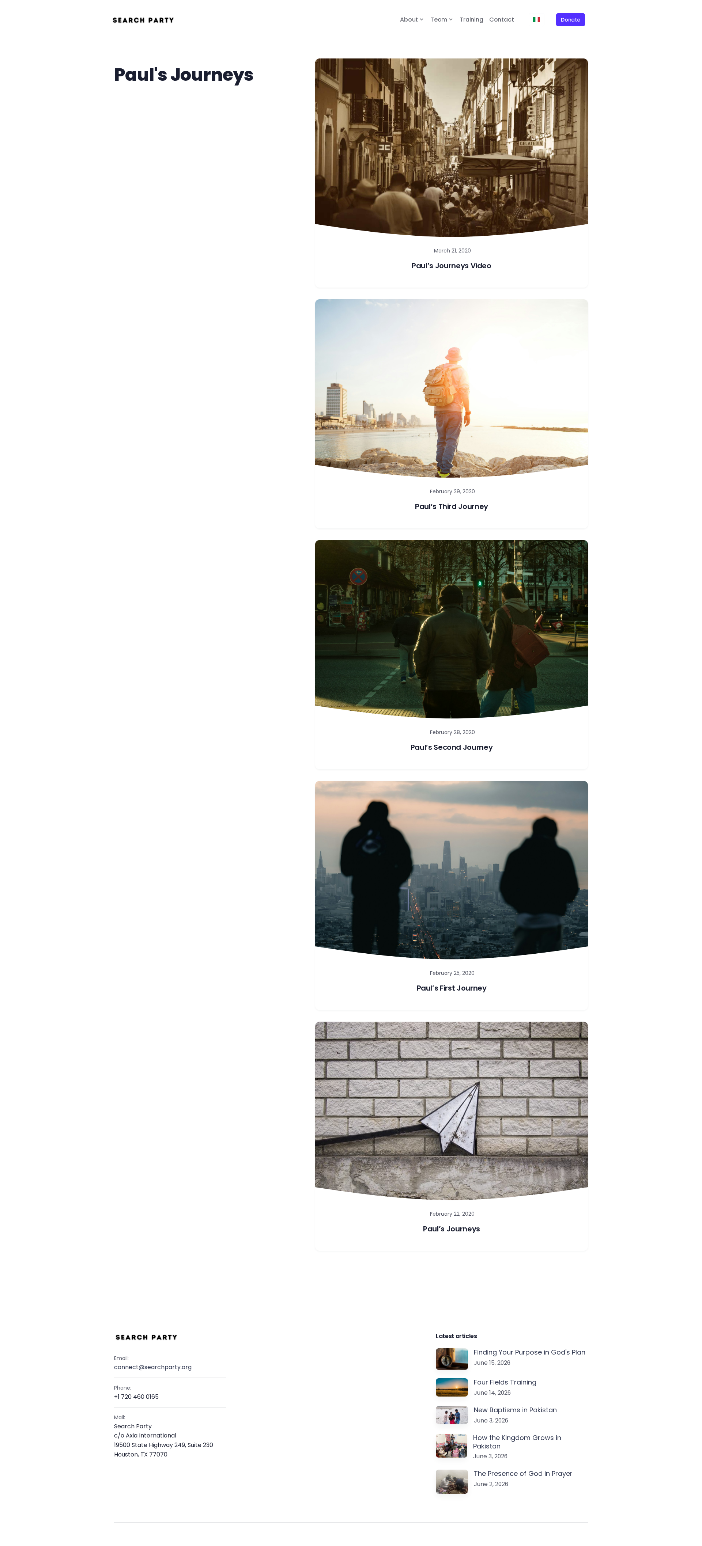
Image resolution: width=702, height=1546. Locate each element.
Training (471, 19)
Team (438, 19)
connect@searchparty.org (153, 1367)
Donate (570, 19)
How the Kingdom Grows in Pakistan (517, 1442)
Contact (501, 19)
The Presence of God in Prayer (523, 1474)
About (409, 19)
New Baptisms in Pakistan (515, 1410)
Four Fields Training (505, 1382)
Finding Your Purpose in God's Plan (529, 1352)
